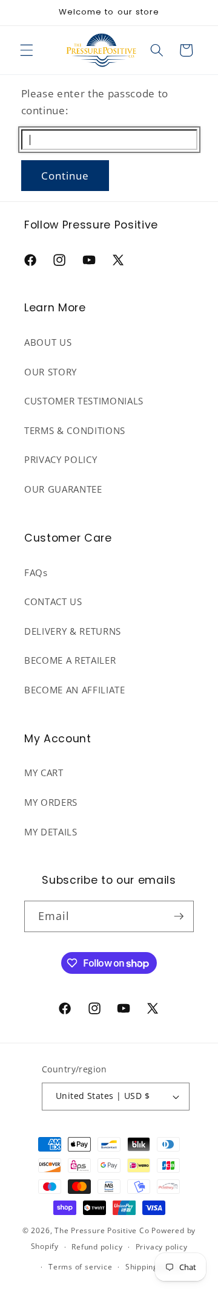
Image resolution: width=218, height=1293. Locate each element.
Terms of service (80, 1267)
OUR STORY (50, 372)
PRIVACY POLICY (60, 459)
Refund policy (96, 1247)
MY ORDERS (51, 802)
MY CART (44, 772)
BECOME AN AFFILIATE (74, 690)
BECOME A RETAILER (70, 660)
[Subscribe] (178, 916)
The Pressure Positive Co (101, 1230)
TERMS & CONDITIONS (74, 430)
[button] (26, 50)
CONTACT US (53, 601)
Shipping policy (154, 1267)
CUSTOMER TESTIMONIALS (84, 401)
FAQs (36, 572)
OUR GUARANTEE (63, 489)
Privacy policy (162, 1247)
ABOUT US (47, 342)
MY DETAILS (51, 832)
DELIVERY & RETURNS (72, 631)
